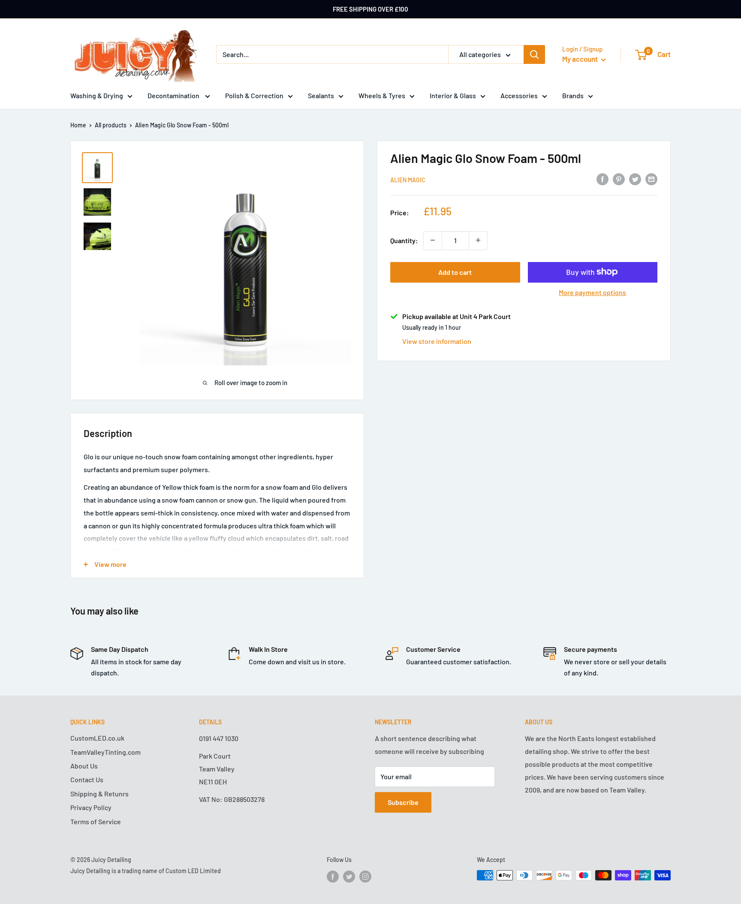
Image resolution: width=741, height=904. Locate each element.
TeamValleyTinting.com (105, 752)
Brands (573, 95)
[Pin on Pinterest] (619, 178)
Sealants (321, 95)
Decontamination (174, 95)
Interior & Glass (453, 95)
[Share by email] (651, 178)
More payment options (592, 292)
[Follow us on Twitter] (349, 876)
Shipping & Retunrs (99, 793)
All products (111, 125)
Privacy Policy (90, 807)
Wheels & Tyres (381, 95)
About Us (84, 766)
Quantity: (404, 240)
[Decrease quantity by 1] (433, 240)
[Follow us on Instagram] (365, 876)
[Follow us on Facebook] (333, 876)
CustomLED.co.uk (97, 738)
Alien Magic (407, 179)
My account (580, 58)
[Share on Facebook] (602, 178)
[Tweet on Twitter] (635, 178)
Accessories (519, 95)
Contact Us (86, 779)
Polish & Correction (254, 95)
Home (78, 125)
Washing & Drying (96, 95)
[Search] (534, 54)
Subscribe (403, 802)
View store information (436, 341)
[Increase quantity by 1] (478, 240)
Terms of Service (95, 821)
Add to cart (455, 272)
